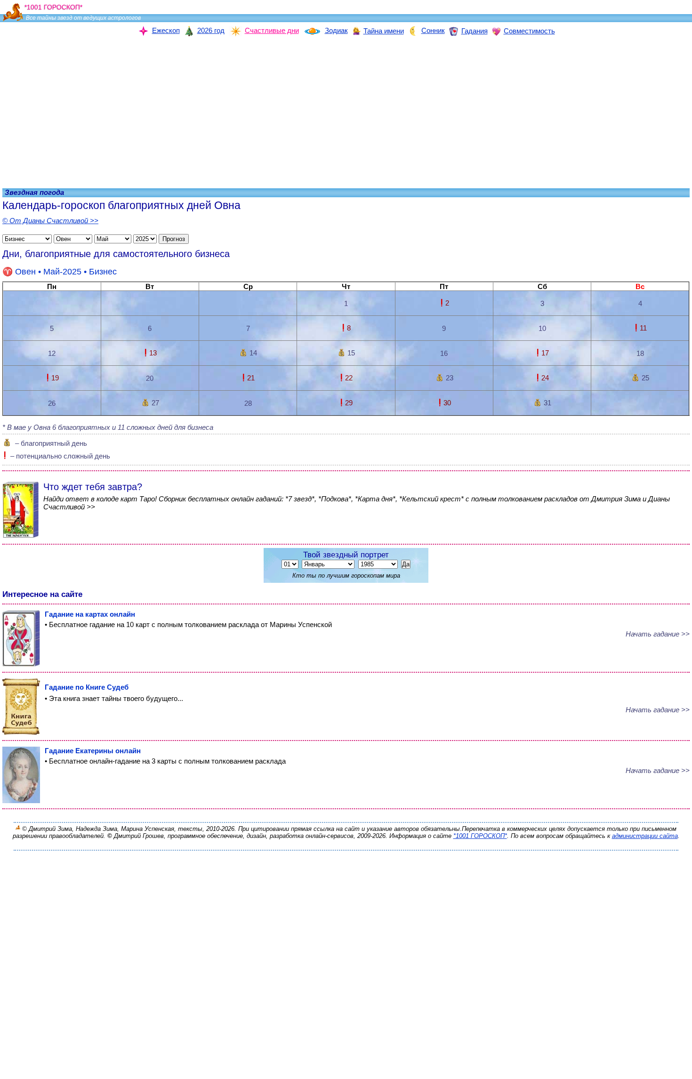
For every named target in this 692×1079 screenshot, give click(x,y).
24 (545, 378)
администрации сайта (645, 835)
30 (447, 403)
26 (52, 403)
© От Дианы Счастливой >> (50, 221)
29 (349, 403)
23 (449, 378)
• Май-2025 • (66, 271)
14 (253, 353)
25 (645, 378)
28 (248, 403)
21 (251, 378)
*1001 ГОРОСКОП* (480, 835)
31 (547, 403)
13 (153, 353)
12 (52, 353)
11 (643, 328)
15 (351, 353)
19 (55, 378)
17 (545, 353)
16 (444, 353)
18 (640, 353)
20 (149, 378)
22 (349, 378)
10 (542, 328)
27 (155, 403)
